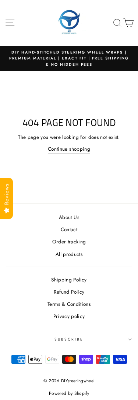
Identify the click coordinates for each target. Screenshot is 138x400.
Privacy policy (69, 316)
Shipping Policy (68, 279)
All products (69, 254)
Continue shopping (69, 149)
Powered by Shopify (69, 393)
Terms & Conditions (69, 304)
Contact (69, 229)
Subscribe (69, 339)
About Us (69, 217)
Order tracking (69, 241)
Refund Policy (69, 291)
